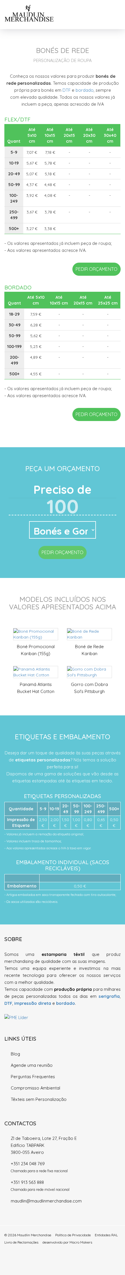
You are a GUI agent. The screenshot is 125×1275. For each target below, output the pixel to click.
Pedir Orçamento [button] (96, 269)
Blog (15, 1054)
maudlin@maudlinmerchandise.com (46, 1201)
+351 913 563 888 (27, 1182)
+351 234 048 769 (28, 1163)
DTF (67, 90)
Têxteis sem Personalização (39, 1099)
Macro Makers (80, 1242)
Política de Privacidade (73, 1235)
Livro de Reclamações (21, 1242)
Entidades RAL (106, 1235)
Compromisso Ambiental (35, 1088)
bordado (85, 90)
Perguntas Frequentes (33, 1076)
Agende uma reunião (32, 1065)
